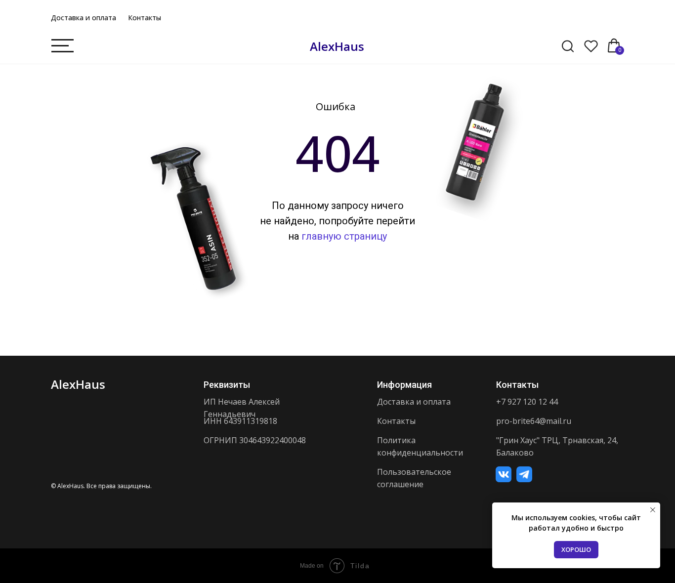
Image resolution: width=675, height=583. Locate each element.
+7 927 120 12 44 (527, 401)
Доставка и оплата (83, 17)
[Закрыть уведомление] (653, 510)
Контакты (144, 17)
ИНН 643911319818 (240, 421)
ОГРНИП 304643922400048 (255, 440)
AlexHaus (337, 46)
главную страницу (344, 236)
